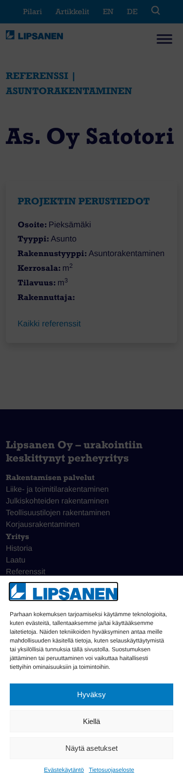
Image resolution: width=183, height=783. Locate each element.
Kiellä (91, 721)
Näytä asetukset (91, 748)
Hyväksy (91, 694)
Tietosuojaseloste (111, 769)
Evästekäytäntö (64, 769)
